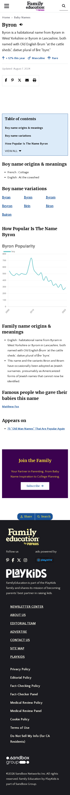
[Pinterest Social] (7, 560)
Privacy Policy (20, 669)
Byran (6, 197)
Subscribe (33, 486)
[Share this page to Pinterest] (12, 80)
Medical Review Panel (26, 711)
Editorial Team (23, 623)
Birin (27, 206)
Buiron (7, 214)
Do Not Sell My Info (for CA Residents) (30, 739)
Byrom (51, 197)
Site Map (17, 648)
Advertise (18, 632)
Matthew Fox (10, 406)
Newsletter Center (26, 607)
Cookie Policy (19, 719)
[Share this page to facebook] (6, 80)
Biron (50, 206)
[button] (21, 24)
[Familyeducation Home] (22, 536)
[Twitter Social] (19, 560)
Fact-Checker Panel (24, 694)
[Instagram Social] (25, 560)
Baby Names (22, 17)
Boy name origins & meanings (24, 128)
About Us (18, 615)
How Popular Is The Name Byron (26, 143)
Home (6, 17)
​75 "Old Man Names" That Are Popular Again (36, 428)
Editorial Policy (20, 677)
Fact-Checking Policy (25, 686)
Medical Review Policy (26, 703)
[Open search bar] (63, 6)
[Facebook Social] (13, 560)
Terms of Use (19, 728)
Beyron (7, 206)
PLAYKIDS (17, 657)
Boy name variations (18, 135)
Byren (28, 197)
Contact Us (20, 640)
